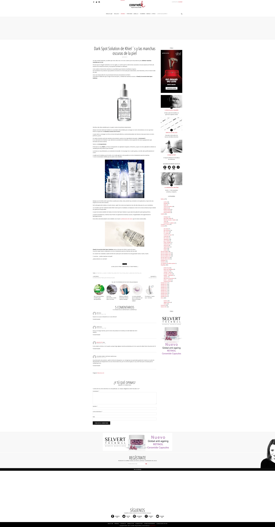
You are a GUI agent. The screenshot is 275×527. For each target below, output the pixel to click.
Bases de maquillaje (168, 269)
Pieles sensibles (167, 242)
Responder (97, 319)
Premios (116, 523)
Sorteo (165, 303)
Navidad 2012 (164, 283)
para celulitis (166, 241)
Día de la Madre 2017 (166, 256)
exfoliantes (163, 260)
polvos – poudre (167, 280)
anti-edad (166, 229)
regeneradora (167, 247)
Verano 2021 (164, 307)
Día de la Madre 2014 (166, 253)
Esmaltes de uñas (168, 274)
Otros (153, 13)
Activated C (99, 273)
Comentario (96, 391)
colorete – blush (167, 272)
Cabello (162, 214)
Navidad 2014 (164, 286)
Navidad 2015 (164, 287)
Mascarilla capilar (168, 218)
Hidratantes (166, 239)
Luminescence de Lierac (127, 218)
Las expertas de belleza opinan (168, 263)
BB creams (166, 232)
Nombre (95, 406)
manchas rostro (134, 273)
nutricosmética (167, 212)
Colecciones (166, 271)
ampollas (166, 203)
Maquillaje (109, 13)
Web (94, 416)
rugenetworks (153, 525)
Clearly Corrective (108, 273)
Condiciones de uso (161, 523)
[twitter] (96, 2)
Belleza (116, 13)
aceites (165, 202)
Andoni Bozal (167, 268)
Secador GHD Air (152, 277)
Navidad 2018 (164, 292)
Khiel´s (127, 273)
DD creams (166, 238)
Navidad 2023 (164, 296)
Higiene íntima (167, 302)
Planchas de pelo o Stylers (170, 220)
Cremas (123, 13)
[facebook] (94, 2)
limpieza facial (167, 209)
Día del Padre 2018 (165, 259)
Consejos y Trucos (165, 224)
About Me (110, 523)
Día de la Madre (164, 251)
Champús (166, 217)
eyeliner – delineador (168, 275)
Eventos (165, 300)
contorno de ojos (168, 235)
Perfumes (163, 305)
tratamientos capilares (169, 223)
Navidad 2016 (164, 289)
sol (141, 273)
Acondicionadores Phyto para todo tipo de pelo (104, 277)
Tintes (165, 221)
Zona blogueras (162, 13)
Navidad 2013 (164, 284)
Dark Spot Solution (119, 273)
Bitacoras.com (100, 373)
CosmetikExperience (149, 523)
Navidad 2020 (164, 293)
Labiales (165, 277)
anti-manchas (167, 230)
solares (165, 250)
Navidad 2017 (164, 290)
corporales (166, 236)
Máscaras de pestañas (169, 278)
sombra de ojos (167, 281)
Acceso (180, 2)
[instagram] (99, 2)
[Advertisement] (137, 28)
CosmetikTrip (139, 523)
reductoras (166, 245)
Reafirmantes (167, 244)
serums (165, 248)
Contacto (174, 2)
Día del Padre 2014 (165, 257)
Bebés (165, 205)
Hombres (163, 262)
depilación (166, 208)
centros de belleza (168, 206)
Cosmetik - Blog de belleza (135, 525)
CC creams (166, 233)
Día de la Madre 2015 (166, 254)
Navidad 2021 (164, 295)
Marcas (148, 13)
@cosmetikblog (137, 469)
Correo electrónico (97, 411)
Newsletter (130, 523)
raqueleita (100, 342)
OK (146, 464)
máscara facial (167, 211)
